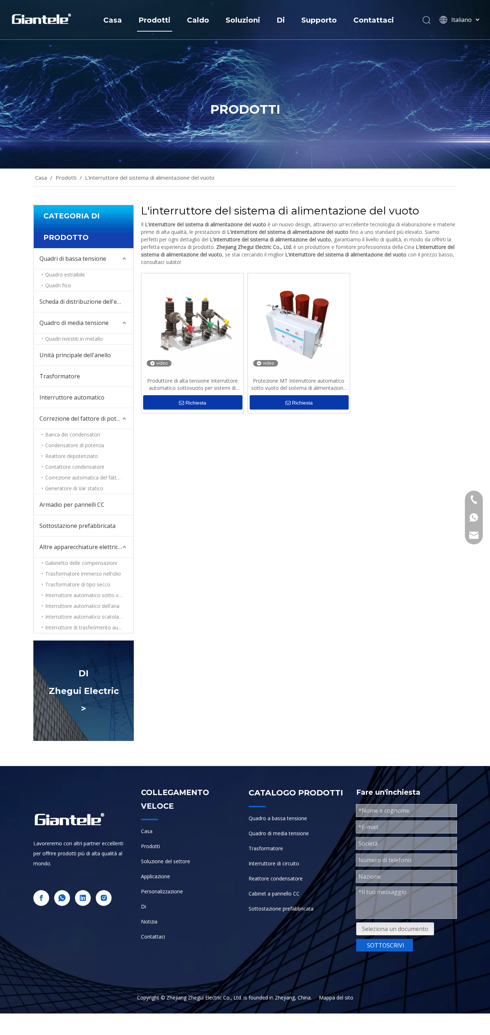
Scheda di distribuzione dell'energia (86, 302)
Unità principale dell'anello (75, 355)
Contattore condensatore (74, 466)
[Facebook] (41, 898)
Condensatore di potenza (74, 445)
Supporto (319, 20)
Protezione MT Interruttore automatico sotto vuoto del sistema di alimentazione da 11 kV (298, 384)
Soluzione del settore (165, 861)
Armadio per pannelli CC (71, 505)
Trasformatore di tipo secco (77, 584)
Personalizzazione (162, 891)
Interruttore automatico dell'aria (82, 605)
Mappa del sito (336, 997)
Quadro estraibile (65, 274)
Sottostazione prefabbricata (77, 526)
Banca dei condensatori (72, 434)
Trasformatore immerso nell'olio (83, 573)
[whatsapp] (62, 898)
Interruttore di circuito (274, 863)
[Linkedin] (83, 898)
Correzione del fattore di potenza (84, 418)
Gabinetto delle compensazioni (81, 562)
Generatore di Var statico (74, 488)
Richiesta (195, 403)
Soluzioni (243, 20)
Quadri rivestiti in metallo (74, 338)
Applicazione (155, 876)
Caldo (198, 20)
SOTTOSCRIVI (385, 945)
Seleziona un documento (395, 929)
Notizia (149, 921)
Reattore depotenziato (71, 456)
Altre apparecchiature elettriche (82, 547)
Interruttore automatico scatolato (84, 616)
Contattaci (373, 20)
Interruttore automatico (71, 397)
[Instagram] (104, 898)
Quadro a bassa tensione (278, 818)
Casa (112, 20)
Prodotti (154, 20)
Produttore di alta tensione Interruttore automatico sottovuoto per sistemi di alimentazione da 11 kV (192, 384)
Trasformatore (59, 376)
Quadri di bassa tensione (72, 259)
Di (281, 20)
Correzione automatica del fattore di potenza (89, 477)
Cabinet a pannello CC (274, 893)
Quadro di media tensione (74, 323)
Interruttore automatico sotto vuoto (87, 595)
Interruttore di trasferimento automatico (89, 627)
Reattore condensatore (276, 878)
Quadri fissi (58, 285)
